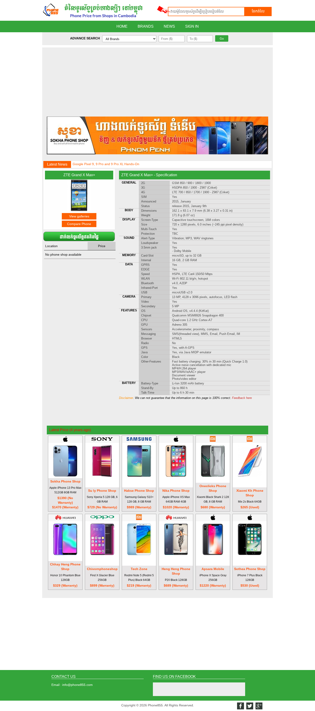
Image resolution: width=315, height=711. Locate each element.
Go (222, 38)
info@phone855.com (77, 685)
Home (122, 26)
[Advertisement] (157, 79)
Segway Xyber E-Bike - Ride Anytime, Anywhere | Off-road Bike (118, 168)
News (169, 26)
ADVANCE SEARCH (85, 38)
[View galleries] (79, 210)
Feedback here (242, 398)
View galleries (79, 216)
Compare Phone (79, 224)
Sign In (192, 26)
